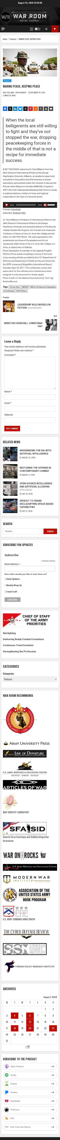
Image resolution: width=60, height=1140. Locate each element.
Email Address (12, 564)
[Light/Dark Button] (37, 29)
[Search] (46, 29)
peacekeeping (9, 290)
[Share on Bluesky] (20, 109)
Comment (10, 355)
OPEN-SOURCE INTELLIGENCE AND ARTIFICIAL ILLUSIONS (10, 488)
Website (8, 414)
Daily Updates (13, 579)
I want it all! (11, 592)
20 (30, 1028)
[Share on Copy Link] (41, 109)
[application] (30, 205)
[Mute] (45, 204)
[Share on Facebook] (5, 109)
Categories (8, 673)
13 (30, 1022)
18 (15, 1028)
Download (16, 209)
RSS (23, 213)
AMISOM (25, 286)
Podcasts (7, 81)
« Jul (27, 1046)
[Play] (6, 204)
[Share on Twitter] (10, 109)
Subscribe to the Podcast (55, 28)
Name (8, 391)
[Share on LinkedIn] (15, 109)
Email (8, 403)
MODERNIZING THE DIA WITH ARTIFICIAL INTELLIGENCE (10, 454)
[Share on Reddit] (35, 109)
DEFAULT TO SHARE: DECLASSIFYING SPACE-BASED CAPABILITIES (10, 506)
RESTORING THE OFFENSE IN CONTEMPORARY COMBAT (10, 471)
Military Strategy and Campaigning (42, 286)
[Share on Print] (46, 109)
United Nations (21, 290)
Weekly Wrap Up (14, 585)
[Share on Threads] (25, 109)
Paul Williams (9, 92)
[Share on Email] (51, 109)
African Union (15, 286)
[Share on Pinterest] (30, 109)
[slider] (51, 204)
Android (16, 213)
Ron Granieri (21, 92)
